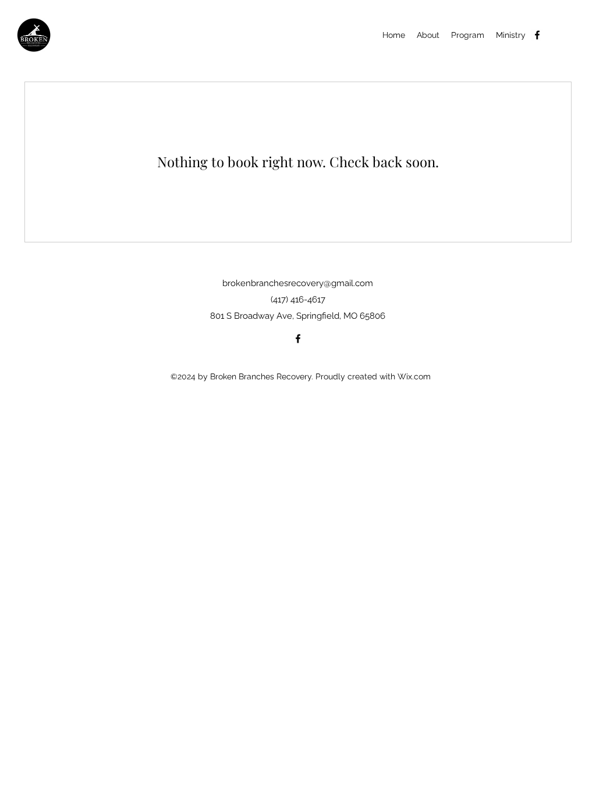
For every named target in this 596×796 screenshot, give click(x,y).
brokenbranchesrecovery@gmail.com (297, 283)
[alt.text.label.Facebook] (537, 35)
